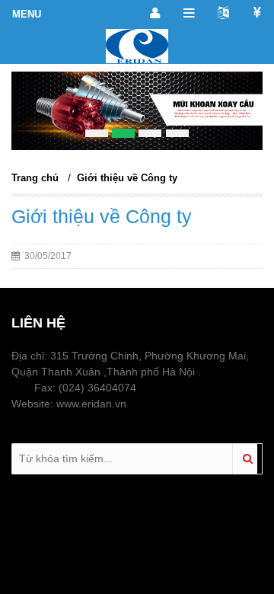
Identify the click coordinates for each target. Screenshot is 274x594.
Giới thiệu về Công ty (127, 178)
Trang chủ (35, 178)
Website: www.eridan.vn (68, 404)
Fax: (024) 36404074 (83, 388)
